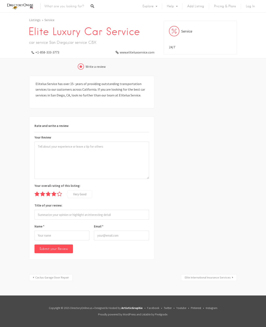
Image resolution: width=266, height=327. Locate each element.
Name (39, 226)
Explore (148, 6)
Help (170, 6)
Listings (35, 20)
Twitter (168, 308)
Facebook (153, 308)
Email (98, 226)
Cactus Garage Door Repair (52, 277)
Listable (146, 314)
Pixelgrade (161, 314)
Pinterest (196, 308)
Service (49, 20)
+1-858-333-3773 (47, 52)
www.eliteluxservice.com (137, 52)
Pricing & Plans (225, 6)
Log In (250, 6)
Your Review (42, 137)
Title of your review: (48, 205)
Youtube (181, 308)
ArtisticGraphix (132, 308)
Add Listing (195, 6)
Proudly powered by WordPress (117, 314)
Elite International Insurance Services (208, 277)
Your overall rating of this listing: (57, 186)
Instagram (211, 308)
